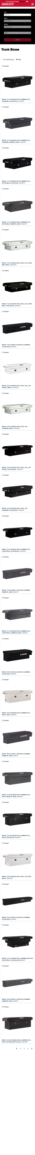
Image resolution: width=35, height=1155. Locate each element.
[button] (30, 15)
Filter (19, 59)
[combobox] (17, 15)
